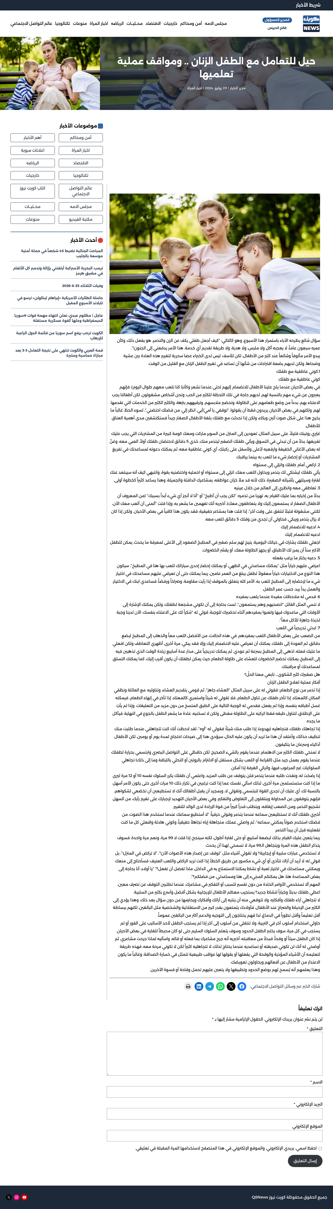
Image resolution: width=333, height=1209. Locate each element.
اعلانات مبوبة (32, 150)
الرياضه (32, 163)
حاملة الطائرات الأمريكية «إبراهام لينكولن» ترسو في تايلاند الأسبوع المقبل (60, 300)
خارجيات (32, 175)
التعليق (315, 1028)
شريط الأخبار (308, 5)
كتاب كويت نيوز (32, 188)
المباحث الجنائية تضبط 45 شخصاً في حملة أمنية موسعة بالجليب (62, 253)
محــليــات (32, 206)
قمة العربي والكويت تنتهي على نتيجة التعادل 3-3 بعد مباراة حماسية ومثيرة (59, 353)
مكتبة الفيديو (80, 219)
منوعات (32, 219)
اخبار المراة (194, 88)
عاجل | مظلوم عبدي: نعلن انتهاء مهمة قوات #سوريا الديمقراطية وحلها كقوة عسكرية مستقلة (58, 318)
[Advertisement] (215, 153)
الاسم (316, 1082)
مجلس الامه (81, 206)
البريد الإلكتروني (308, 1104)
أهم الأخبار (32, 137)
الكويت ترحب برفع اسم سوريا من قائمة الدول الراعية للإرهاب (59, 335)
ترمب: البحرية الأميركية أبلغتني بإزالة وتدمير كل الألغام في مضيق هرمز (58, 270)
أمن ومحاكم (80, 137)
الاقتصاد (80, 163)
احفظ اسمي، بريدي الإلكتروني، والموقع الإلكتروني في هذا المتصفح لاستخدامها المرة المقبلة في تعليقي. (226, 1148)
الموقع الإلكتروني (307, 1126)
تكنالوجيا (80, 175)
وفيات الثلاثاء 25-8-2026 (82, 286)
